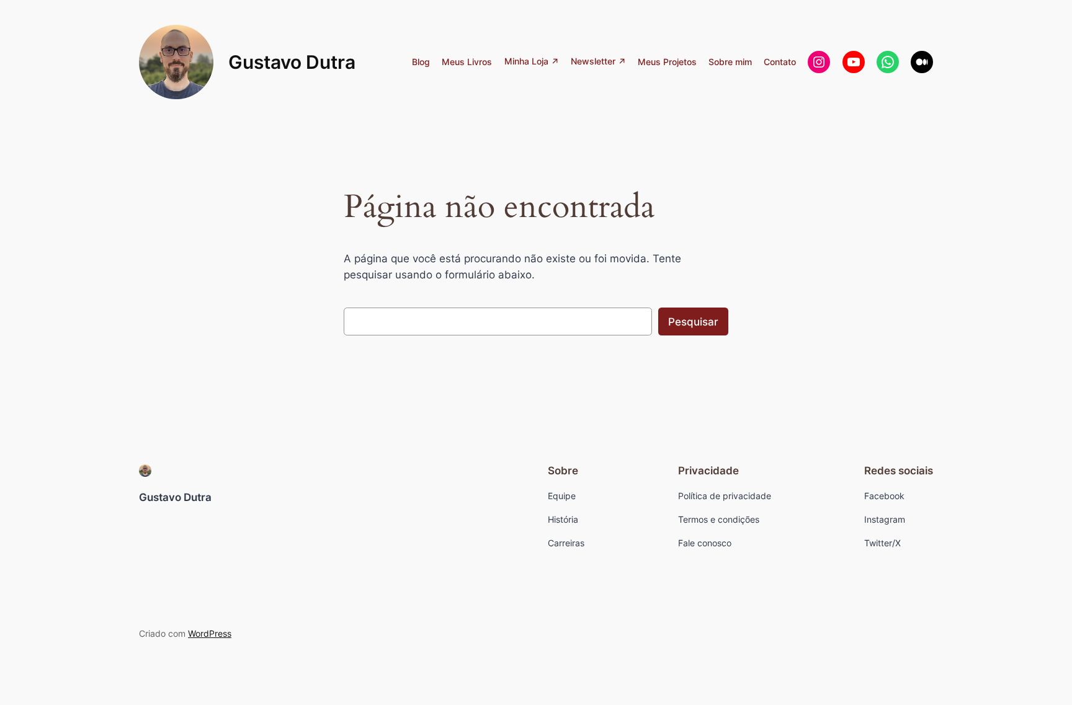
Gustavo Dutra (291, 62)
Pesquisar (693, 322)
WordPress (209, 633)
